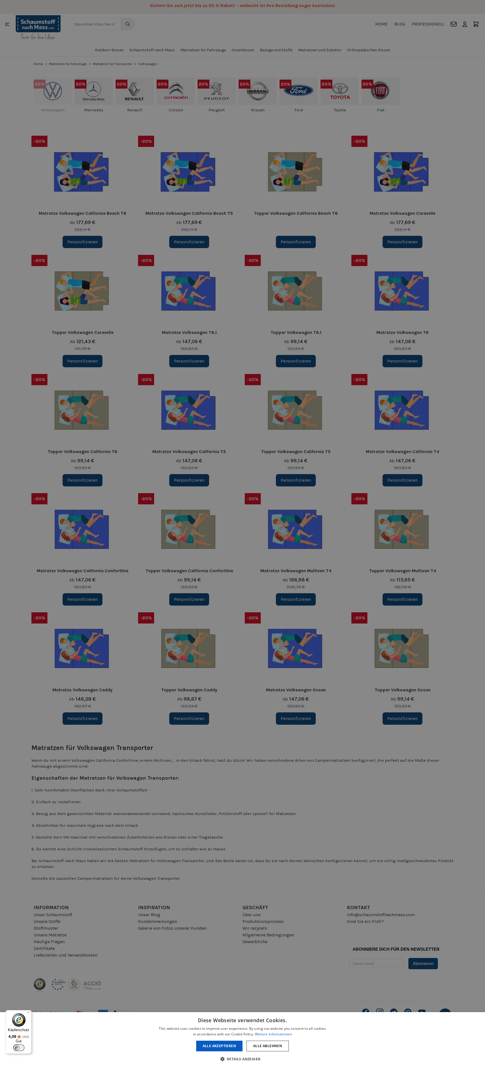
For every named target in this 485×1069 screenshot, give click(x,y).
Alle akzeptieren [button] (219, 1045)
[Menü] (28, 1013)
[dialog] (242, 1040)
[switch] (18, 1047)
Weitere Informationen (273, 1034)
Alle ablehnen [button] (267, 1045)
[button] (243, 1059)
